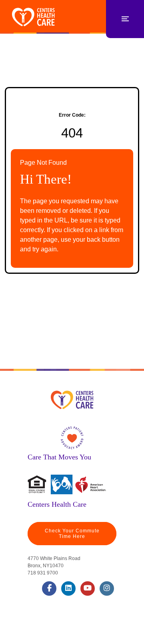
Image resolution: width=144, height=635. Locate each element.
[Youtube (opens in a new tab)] (87, 588)
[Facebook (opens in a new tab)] (49, 588)
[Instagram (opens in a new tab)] (107, 588)
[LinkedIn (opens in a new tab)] (68, 588)
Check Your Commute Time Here (72, 533)
